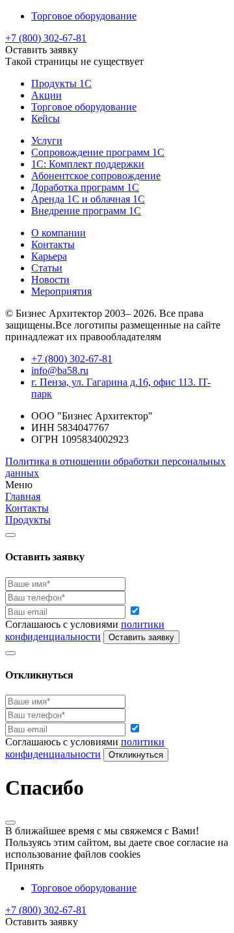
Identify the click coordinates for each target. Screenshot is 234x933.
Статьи (46, 267)
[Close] (10, 535)
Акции (46, 95)
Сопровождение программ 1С (97, 152)
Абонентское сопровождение (96, 175)
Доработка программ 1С (85, 187)
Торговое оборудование (83, 15)
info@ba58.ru (59, 370)
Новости (50, 279)
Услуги (46, 140)
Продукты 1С (61, 83)
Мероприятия (61, 291)
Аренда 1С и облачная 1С (88, 199)
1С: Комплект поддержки (87, 163)
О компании (58, 232)
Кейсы (45, 118)
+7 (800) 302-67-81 (45, 38)
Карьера (49, 256)
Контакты (53, 244)
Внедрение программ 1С (86, 210)
